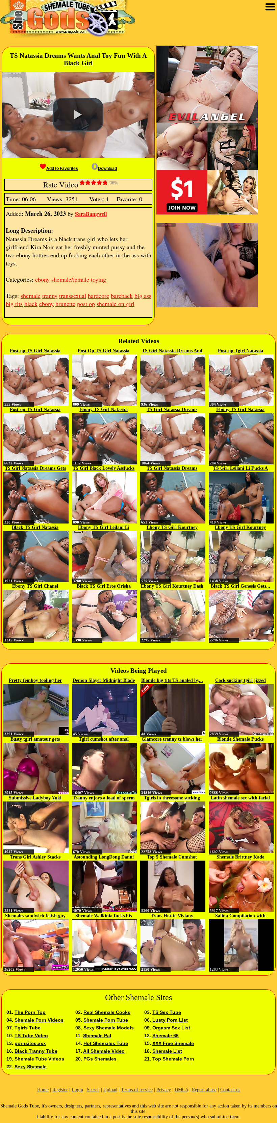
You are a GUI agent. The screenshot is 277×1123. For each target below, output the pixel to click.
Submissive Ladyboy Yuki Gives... (35, 798)
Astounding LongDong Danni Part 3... (104, 857)
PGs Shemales (100, 1059)
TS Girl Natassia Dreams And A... (172, 351)
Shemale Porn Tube (105, 1020)
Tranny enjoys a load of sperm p (104, 798)
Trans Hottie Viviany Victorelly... (172, 916)
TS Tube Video (31, 1035)
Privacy (163, 1089)
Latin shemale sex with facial (240, 797)
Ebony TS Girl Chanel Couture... (35, 587)
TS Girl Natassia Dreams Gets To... (35, 469)
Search (93, 1089)
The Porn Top (30, 1012)
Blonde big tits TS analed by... (172, 680)
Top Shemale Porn (173, 1059)
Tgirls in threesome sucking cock (172, 798)
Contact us (230, 1089)
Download (107, 168)
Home (43, 1089)
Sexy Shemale (31, 1066)
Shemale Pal (97, 1035)
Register (60, 1089)
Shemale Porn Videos (39, 1020)
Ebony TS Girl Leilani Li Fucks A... (103, 528)
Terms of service (137, 1089)
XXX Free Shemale (173, 1043)
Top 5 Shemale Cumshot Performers (172, 857)
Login (77, 1089)
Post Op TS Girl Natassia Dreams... (103, 351)
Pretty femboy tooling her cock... (35, 681)
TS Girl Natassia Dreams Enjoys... (172, 410)
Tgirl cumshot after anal (104, 739)
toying (98, 279)
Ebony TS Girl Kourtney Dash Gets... (172, 587)
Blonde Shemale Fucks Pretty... (240, 740)
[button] (78, 115)
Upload (110, 1089)
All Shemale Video (104, 1051)
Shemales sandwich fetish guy (35, 915)
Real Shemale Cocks (106, 1012)
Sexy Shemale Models (108, 1027)
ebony (42, 279)
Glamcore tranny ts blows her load (172, 740)
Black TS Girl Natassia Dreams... (35, 528)
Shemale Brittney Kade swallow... (240, 857)
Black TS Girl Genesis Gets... (240, 586)
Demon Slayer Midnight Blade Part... (104, 681)
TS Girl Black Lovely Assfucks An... (103, 469)
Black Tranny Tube (36, 1051)
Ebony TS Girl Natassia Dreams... (103, 410)
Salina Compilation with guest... (240, 916)
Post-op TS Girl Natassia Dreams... (35, 351)
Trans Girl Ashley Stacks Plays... (35, 857)
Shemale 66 (165, 1035)
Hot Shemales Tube (105, 1043)
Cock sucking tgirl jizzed (240, 680)
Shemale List (167, 1051)
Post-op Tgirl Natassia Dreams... (240, 351)
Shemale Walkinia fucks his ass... (103, 916)
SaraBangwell (91, 214)
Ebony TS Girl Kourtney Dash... (172, 528)
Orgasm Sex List (171, 1027)
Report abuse (204, 1089)
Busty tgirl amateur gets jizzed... (35, 740)
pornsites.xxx (30, 1043)
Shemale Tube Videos (39, 1059)
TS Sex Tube (166, 1012)
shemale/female (70, 279)
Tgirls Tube (28, 1027)
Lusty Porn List (170, 1020)
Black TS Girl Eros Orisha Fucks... (104, 587)
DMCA (181, 1089)
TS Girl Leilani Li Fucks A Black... (240, 469)
